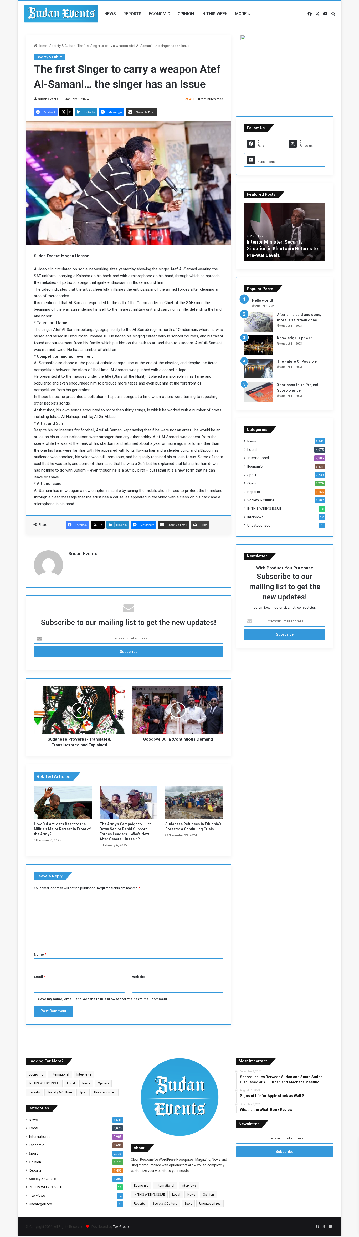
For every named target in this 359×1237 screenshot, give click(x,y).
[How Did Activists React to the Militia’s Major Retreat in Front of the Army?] (63, 802)
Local (252, 449)
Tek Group (121, 1227)
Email (39, 977)
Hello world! (262, 300)
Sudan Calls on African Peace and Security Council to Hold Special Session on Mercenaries (283, 248)
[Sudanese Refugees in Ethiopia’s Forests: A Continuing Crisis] (194, 802)
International (258, 458)
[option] (284, 232)
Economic (159, 13)
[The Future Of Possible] (258, 368)
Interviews (255, 517)
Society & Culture (62, 46)
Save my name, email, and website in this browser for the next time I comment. (103, 999)
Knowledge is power (294, 338)
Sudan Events (48, 99)
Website (138, 977)
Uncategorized (258, 525)
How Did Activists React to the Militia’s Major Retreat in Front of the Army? (62, 829)
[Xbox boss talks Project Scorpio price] (258, 392)
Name (40, 954)
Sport (251, 475)
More (241, 13)
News (110, 13)
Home (42, 46)
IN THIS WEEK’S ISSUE (264, 508)
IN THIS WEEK (214, 13)
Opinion (186, 13)
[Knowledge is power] (258, 345)
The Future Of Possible (297, 361)
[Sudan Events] (61, 14)
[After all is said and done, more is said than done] (258, 322)
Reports (132, 13)
